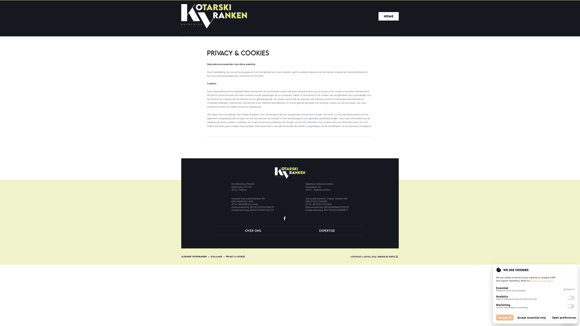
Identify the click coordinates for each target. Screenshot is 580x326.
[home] (214, 16)
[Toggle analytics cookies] (571, 298)
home (388, 16)
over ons (253, 230)
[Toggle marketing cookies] (571, 306)
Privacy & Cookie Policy (542, 280)
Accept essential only (531, 317)
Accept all (504, 317)
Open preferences (564, 317)
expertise (327, 230)
